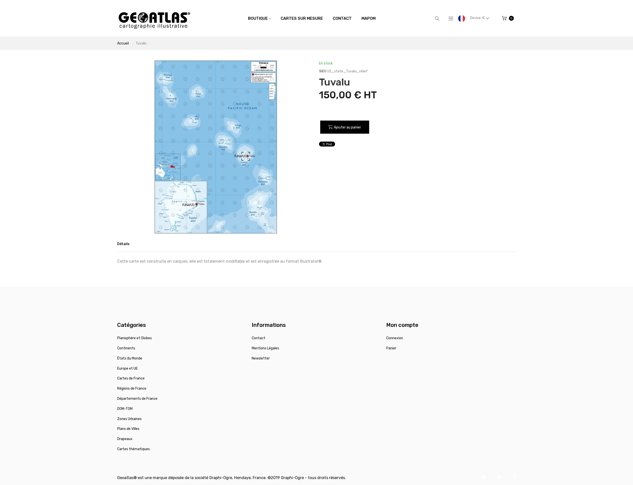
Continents (126, 348)
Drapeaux (125, 439)
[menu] (311, 18)
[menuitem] (259, 18)
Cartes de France (131, 378)
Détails (123, 244)
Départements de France (137, 399)
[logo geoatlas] (154, 18)
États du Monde (129, 358)
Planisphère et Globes (134, 338)
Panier (391, 348)
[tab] (123, 244)
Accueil (123, 43)
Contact (258, 338)
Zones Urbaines (129, 419)
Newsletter (261, 358)
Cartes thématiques (133, 449)
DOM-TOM (125, 409)
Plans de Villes (128, 429)
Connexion (394, 338)
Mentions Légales (265, 348)
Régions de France (131, 388)
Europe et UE (127, 368)
